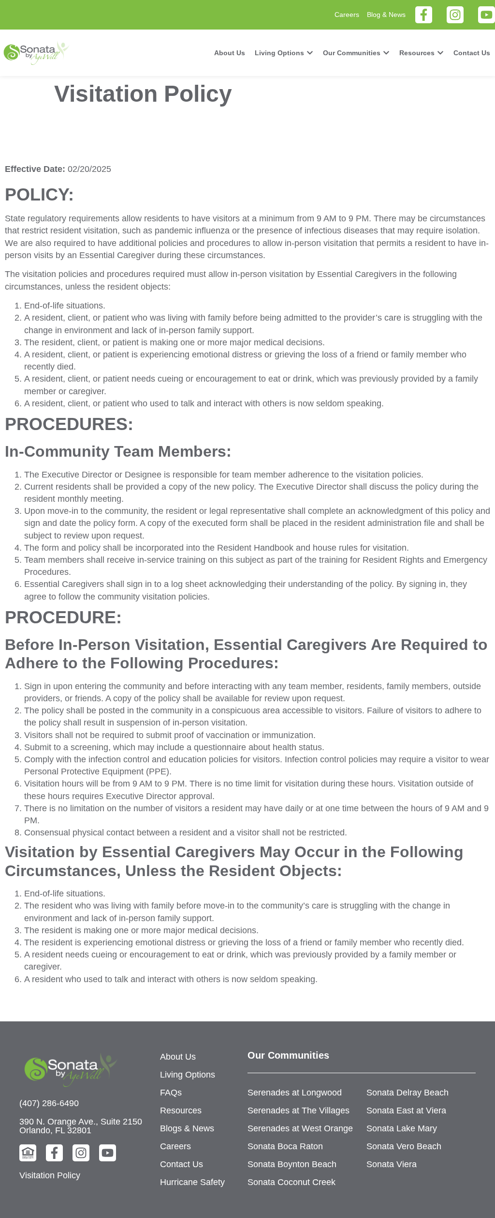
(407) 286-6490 (49, 1103)
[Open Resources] (440, 53)
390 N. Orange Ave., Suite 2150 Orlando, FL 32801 (80, 1126)
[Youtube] (486, 14)
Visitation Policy (49, 1175)
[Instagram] (455, 14)
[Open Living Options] (309, 53)
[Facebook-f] (423, 14)
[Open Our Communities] (386, 53)
